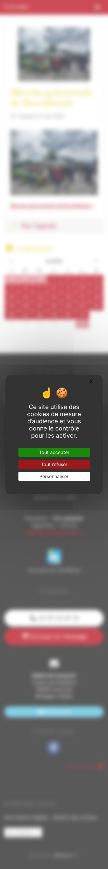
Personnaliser (54, 476)
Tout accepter (54, 452)
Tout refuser (54, 464)
